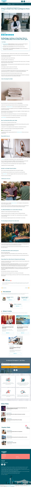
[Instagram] (22, 1)
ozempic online (9, 486)
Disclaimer (17, 456)
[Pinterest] (24, 1)
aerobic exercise (19, 132)
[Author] (10, 280)
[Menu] (29, 1)
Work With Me (4, 456)
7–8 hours (2, 159)
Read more (10, 299)
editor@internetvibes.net (4, 462)
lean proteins (5, 173)
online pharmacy (13, 485)
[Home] (4, 1)
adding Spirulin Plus (9, 106)
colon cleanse (4, 117)
